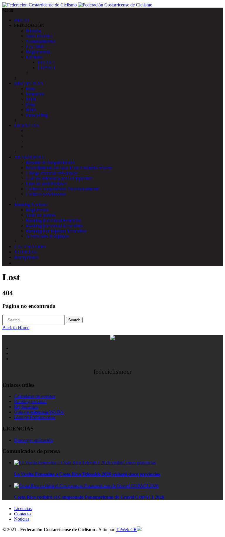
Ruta (30, 88)
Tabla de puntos (40, 214)
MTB (31, 99)
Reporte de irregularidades (50, 162)
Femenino (35, 93)
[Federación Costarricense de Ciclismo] (77, 4)
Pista (30, 104)
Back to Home (15, 327)
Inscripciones (26, 257)
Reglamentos (38, 51)
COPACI (46, 67)
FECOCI (46, 62)
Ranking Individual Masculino (54, 225)
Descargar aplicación (33, 440)
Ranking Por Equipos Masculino (56, 230)
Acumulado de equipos (47, 236)
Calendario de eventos (34, 396)
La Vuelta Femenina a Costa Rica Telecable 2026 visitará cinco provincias (87, 473)
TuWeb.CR (126, 529)
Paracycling (36, 114)
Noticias (21, 519)
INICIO (21, 20)
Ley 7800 (35, 46)
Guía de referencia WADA (39, 411)
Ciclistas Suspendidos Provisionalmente (62, 188)
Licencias (23, 508)
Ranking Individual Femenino (53, 220)
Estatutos (34, 56)
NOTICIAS (25, 251)
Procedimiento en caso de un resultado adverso (69, 167)
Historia (33, 30)
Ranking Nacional (31, 204)
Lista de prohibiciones (46, 183)
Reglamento (37, 209)
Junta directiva (39, 35)
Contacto (22, 513)
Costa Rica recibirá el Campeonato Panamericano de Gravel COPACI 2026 (89, 497)
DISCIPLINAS (28, 83)
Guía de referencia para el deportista (59, 178)
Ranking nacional (30, 401)
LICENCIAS (26, 125)
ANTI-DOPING (29, 157)
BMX (31, 109)
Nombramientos (40, 41)
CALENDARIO (29, 246)
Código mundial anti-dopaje (51, 172)
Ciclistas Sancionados (46, 193)
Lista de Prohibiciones (34, 417)
